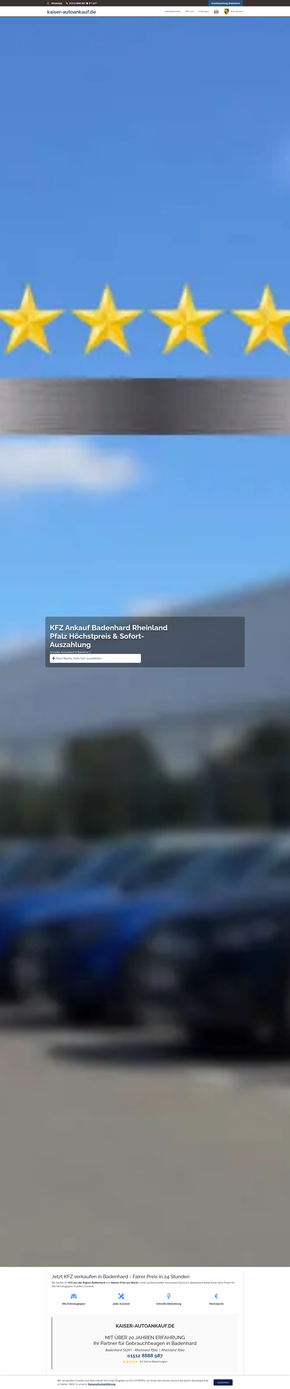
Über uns (189, 11)
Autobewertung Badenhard (225, 3)
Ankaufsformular (173, 11)
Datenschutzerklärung (101, 1384)
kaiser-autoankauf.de (71, 12)
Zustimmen (223, 1382)
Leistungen (203, 11)
